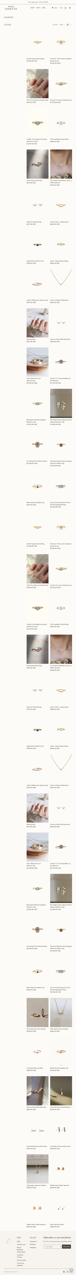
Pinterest (33, 1244)
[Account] (65, 8)
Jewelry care (21, 1244)
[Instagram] (67, 1272)
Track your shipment (20, 1264)
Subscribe (66, 1246)
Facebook (33, 1241)
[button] (62, 25)
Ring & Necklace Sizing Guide (21, 1250)
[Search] (61, 8)
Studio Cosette (13, 1272)
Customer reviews (20, 1256)
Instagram (33, 1247)
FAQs (18, 1241)
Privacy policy (21, 1260)
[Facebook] (64, 1272)
